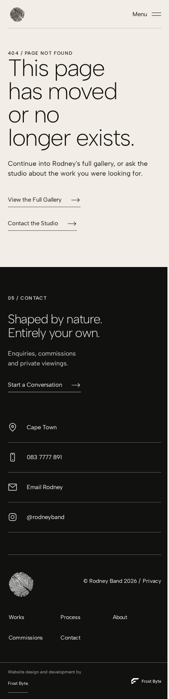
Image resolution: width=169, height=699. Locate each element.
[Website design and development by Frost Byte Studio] (146, 681)
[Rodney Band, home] (17, 14)
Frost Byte (18, 683)
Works (16, 617)
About (120, 617)
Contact (71, 637)
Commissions (26, 637)
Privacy (152, 581)
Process (71, 617)
